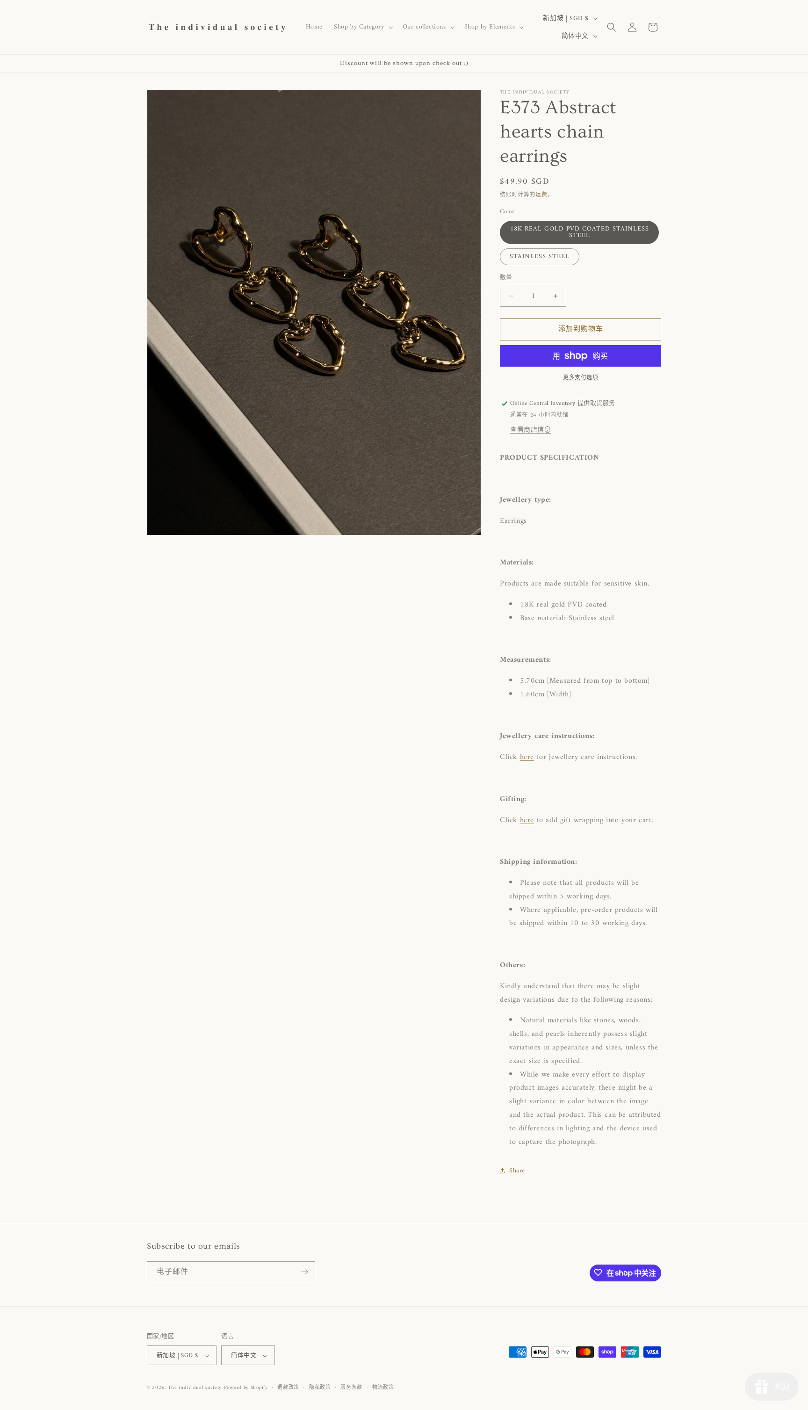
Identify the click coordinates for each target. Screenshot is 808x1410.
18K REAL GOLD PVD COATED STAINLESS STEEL (579, 232)
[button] (362, 27)
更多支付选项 (580, 378)
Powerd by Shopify (246, 1388)
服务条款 (351, 1388)
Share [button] (517, 1171)
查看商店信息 (530, 430)
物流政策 (383, 1388)
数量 (506, 277)
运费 (541, 195)
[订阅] (304, 1272)
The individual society (195, 1388)
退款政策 (288, 1388)
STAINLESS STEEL (540, 256)
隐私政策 (320, 1388)
